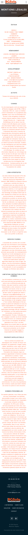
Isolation (7, 508)
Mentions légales (14, 526)
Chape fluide (19, 505)
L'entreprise (9, 505)
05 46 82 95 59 (13, 479)
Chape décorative (18, 508)
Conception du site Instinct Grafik (14, 530)
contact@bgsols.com (14, 492)
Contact (14, 511)
